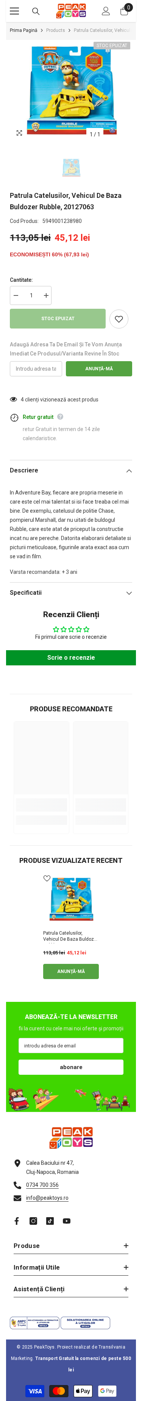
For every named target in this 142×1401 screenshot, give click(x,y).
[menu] (14, 11)
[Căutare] (36, 11)
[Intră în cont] (106, 11)
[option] (71, 91)
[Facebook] (17, 1221)
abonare (71, 1067)
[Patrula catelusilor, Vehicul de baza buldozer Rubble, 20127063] (71, 899)
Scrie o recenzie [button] (71, 657)
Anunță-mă (99, 368)
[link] (41, 805)
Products (55, 30)
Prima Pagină (23, 30)
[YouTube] (67, 1221)
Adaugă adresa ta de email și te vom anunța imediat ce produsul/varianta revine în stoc (66, 349)
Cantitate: (21, 280)
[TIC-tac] (50, 1221)
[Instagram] (33, 1221)
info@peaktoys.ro (47, 1198)
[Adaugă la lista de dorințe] (118, 319)
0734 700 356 (42, 1185)
